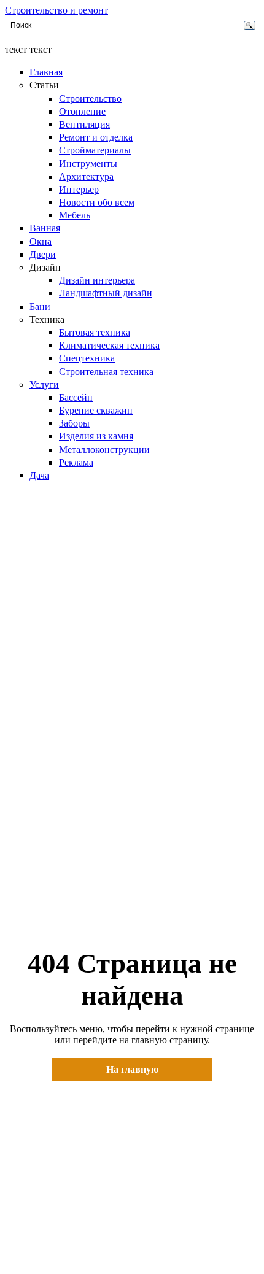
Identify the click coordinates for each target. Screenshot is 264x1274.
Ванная (44, 228)
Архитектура (86, 176)
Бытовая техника (94, 332)
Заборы (74, 423)
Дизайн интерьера (97, 280)
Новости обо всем (96, 202)
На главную (132, 1069)
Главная (46, 72)
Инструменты (88, 163)
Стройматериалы (95, 150)
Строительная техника (106, 371)
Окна (40, 241)
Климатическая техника (109, 345)
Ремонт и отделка (96, 137)
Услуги (44, 384)
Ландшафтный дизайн (105, 293)
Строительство (90, 98)
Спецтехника (87, 358)
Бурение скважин (96, 410)
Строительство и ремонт (56, 10)
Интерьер (79, 189)
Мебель (74, 215)
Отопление (82, 111)
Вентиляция (84, 124)
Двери (42, 254)
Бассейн (76, 397)
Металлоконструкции (104, 449)
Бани (39, 306)
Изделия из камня (96, 436)
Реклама (76, 462)
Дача (39, 475)
